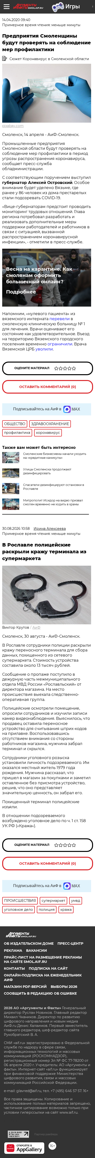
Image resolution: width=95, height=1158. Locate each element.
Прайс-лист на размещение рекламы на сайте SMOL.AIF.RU (43, 959)
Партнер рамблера (45, 1134)
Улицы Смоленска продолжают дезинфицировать (47, 471)
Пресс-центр (70, 943)
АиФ (36, 627)
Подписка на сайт (48, 968)
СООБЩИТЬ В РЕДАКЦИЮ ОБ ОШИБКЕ (40, 993)
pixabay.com (13, 126)
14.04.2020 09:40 (16, 20)
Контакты (14, 968)
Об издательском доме (29, 943)
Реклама (13, 950)
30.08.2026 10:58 (16, 528)
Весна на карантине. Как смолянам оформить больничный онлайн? (39, 275)
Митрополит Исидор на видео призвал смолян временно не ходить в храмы (53, 502)
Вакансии (36, 950)
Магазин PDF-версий (25, 986)
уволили (44, 349)
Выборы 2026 (64, 986)
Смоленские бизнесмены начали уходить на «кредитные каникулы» (54, 456)
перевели (59, 319)
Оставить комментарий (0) (47, 387)
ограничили (60, 344)
